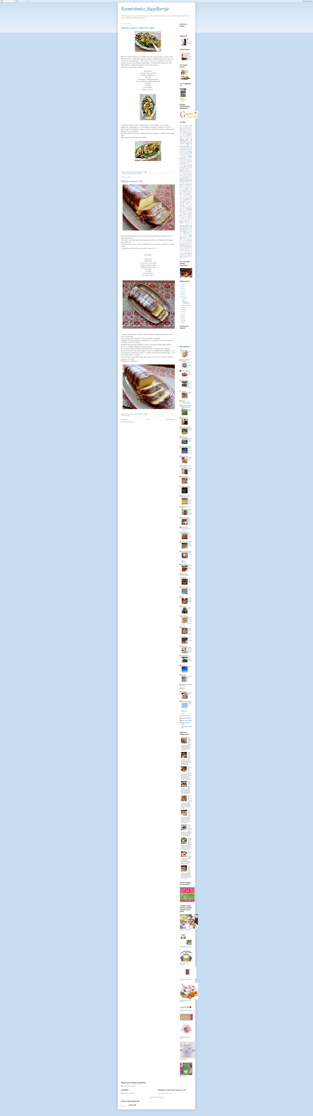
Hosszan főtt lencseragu (190, 489)
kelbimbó (189, 178)
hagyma (182, 168)
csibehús (188, 142)
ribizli (187, 227)
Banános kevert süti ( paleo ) (190, 852)
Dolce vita (183, 688)
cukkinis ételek (184, 139)
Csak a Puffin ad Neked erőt (186, 727)
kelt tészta (184, 181)
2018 (182, 288)
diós (191, 148)
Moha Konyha (184, 527)
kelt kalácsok (189, 180)
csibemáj (181, 143)
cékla (126, 173)
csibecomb (182, 142)
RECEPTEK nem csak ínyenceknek (186, 466)
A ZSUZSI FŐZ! (185, 655)
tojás (138, 173)
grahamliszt (182, 164)
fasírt (189, 153)
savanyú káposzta (183, 231)
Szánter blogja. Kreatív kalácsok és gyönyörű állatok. (186, 407)
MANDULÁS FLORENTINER (190, 600)
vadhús (182, 249)
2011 (182, 318)
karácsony (182, 175)
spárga (185, 234)
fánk (182, 153)
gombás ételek (182, 163)
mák (191, 196)
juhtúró (189, 173)
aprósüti (187, 126)
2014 (182, 296)
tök (190, 243)
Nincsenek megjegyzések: (138, 171)
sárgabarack (190, 228)
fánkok (185, 153)
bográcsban (184, 133)
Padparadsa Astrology (186, 446)
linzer (191, 195)
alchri (182, 597)
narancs (190, 207)
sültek (189, 234)
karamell (182, 177)
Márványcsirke (190, 796)
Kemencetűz (183, 417)
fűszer (181, 160)
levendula (181, 195)
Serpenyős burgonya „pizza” (190, 567)
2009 (182, 322)
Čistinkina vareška (185, 715)
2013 (182, 314)
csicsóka (181, 145)
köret (180, 188)
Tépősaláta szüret (190, 703)
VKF (189, 252)
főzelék (184, 159)
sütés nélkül (182, 236)
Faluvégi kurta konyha (186, 701)
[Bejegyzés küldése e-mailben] (145, 171)
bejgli (181, 133)
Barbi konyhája (184, 476)
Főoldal (147, 419)
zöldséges (189, 256)
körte (186, 189)
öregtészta (188, 210)
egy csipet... (183, 636)
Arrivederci (190, 677)
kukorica (189, 191)
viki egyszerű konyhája (186, 718)
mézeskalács (182, 205)
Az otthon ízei (184, 350)
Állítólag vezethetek (185, 575)
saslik (189, 230)
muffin (185, 207)
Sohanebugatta (184, 574)
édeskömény (182, 151)
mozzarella (181, 207)
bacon (189, 131)
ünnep (186, 247)
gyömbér (181, 167)
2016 (182, 292)
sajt (180, 228)
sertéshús (190, 231)
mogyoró (189, 206)
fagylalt (186, 152)
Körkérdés (181, 189)
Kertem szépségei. (190, 410)
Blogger (161, 1097)
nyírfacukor (189, 209)
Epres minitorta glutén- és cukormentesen (186, 529)
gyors (182, 166)
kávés (191, 177)
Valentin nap (188, 249)
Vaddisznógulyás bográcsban (190, 783)
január (183, 311)
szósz (184, 239)
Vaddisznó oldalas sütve (190, 768)
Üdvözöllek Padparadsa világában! (190, 450)
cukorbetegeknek (183, 140)
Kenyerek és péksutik (185, 184)
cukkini (187, 138)
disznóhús (184, 149)
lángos (181, 192)
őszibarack (182, 212)
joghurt (185, 173)
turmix (181, 246)
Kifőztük (132, 240)
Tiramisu (183, 242)
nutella (183, 209)
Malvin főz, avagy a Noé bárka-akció (186, 496)
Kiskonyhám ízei (184, 564)
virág (185, 252)
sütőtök (184, 238)
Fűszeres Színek (184, 587)
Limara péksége (184, 380)
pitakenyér (181, 220)
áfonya (181, 125)
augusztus (184, 298)
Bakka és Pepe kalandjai (186, 684)
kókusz (187, 185)
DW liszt (189, 149)
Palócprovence (184, 437)
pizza (189, 220)
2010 (182, 320)
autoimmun (189, 129)
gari (184, 160)
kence (191, 181)
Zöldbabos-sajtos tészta (189, 459)
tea (181, 240)
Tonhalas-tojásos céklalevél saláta (137, 27)
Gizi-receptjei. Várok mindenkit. (185, 360)
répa (180, 227)
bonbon (189, 133)
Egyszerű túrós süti (190, 429)
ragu (190, 222)
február (183, 309)
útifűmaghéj (182, 247)
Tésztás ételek (189, 240)
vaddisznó (190, 247)
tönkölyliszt (182, 245)
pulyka (189, 221)
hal (186, 168)
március (184, 307)
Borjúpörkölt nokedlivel (190, 470)
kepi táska (183, 627)
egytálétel (190, 151)
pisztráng (188, 218)
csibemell (187, 143)
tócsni (187, 242)
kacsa (180, 174)
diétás (128, 173)
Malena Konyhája (185, 517)
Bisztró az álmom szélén (186, 720)
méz (180, 203)
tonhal (140, 173)
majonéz (186, 196)
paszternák (188, 217)
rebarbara (187, 224)
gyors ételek (132, 173)
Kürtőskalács (190, 693)
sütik (128, 415)
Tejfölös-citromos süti (131, 181)
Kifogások (183, 685)
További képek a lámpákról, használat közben (190, 631)
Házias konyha (184, 456)
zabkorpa (183, 254)
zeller (181, 256)
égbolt (186, 151)
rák (180, 224)
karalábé (190, 175)
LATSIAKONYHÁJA (186, 427)
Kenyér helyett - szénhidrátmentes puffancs (190, 740)
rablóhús (186, 222)
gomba (188, 161)
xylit (191, 253)
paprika (184, 215)
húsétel (188, 170)
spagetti (181, 234)
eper (182, 152)
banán (181, 132)
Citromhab (183, 391)
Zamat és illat (184, 646)
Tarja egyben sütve (189, 867)
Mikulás (184, 206)
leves (186, 195)
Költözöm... (189, 667)
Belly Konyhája (184, 616)
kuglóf (184, 191)
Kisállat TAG (189, 608)
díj (182, 148)
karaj (186, 175)
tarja (191, 239)
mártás (191, 199)
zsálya (181, 257)
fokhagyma (190, 155)
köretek (186, 188)
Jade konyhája (184, 691)
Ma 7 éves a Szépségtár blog (189, 580)
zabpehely (188, 254)
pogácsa (181, 221)
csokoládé (188, 145)
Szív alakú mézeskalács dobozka (190, 57)
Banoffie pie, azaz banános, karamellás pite (190, 650)
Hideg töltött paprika (189, 754)
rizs (190, 227)
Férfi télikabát (189, 589)
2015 (182, 294)
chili (189, 136)
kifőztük (181, 185)
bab (185, 131)
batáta (185, 132)
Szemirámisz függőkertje (145, 8)
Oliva (182, 713)
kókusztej (181, 187)
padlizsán (190, 212)
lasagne (185, 192)
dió (186, 148)
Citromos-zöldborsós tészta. (190, 364)
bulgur (181, 136)
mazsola (189, 201)
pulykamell (182, 222)
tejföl (184, 240)
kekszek (183, 178)
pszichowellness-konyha (186, 541)
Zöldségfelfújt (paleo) (190, 839)
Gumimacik (183, 606)
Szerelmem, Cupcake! (190, 639)
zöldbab (184, 256)
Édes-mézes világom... (185, 53)
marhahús (186, 199)
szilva (181, 239)
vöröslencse (181, 253)
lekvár (181, 194)
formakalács (183, 157)
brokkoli (188, 135)
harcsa (190, 168)
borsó (184, 135)
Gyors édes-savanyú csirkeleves (190, 536)
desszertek (183, 147)
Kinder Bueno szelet (189, 826)
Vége (182, 689)
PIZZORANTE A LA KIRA (186, 507)
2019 (182, 286)
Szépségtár (169, 240)
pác (186, 212)
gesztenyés (183, 161)
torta (186, 243)
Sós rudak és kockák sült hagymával (190, 501)
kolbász (186, 187)
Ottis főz (183, 561)
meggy (188, 202)
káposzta (188, 174)
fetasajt (185, 155)
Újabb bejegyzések (125, 419)
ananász (183, 126)
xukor (186, 253)
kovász (190, 187)
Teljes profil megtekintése (189, 43)
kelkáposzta (182, 180)
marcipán (181, 199)
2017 (182, 290)
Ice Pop (189, 351)
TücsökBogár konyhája (186, 551)
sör (189, 233)
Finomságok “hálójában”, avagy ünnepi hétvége (186, 402)
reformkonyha (184, 226)
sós (181, 233)
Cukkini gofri (189, 393)
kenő (183, 182)
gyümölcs (190, 167)
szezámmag (189, 238)
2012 (182, 316)
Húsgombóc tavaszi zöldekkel (190, 659)
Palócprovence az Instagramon (190, 440)
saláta (135, 173)
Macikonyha (184, 711)
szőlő (188, 239)
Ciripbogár (183, 675)
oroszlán (183, 210)
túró (185, 246)
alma (191, 125)
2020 (182, 284)
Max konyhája (184, 532)
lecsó (189, 192)
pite (185, 220)
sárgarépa (183, 230)
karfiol (187, 177)
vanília (181, 250)
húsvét (189, 171)
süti (186, 236)
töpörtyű (189, 245)
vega (186, 250)
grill (191, 164)
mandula (188, 198)
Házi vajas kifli (190, 478)
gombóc (189, 163)
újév (189, 246)
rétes (183, 227)
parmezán (183, 217)
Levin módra (184, 665)
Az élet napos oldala (185, 486)
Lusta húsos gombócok (190, 373)
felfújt (181, 155)
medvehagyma (182, 202)
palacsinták (184, 214)
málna (183, 198)
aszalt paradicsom (187, 128)
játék (180, 173)
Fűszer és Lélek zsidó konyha (185, 723)
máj (182, 196)
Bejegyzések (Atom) (130, 421)
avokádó (181, 131)
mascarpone (183, 201)
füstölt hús (189, 159)
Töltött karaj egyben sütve (189, 812)
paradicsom (190, 215)
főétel (190, 157)
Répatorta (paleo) (190, 553)
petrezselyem (182, 218)
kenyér (188, 182)
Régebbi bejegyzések (170, 419)
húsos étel (182, 171)
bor (180, 135)
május (183, 300)
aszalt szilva (182, 129)
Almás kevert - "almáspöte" (190, 544)
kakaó (184, 174)
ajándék (186, 125)
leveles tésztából (187, 194)
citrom (126, 415)
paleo (190, 214)
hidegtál (181, 170)
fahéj (191, 152)
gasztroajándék (189, 160)
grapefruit (187, 164)
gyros (186, 167)
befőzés (189, 132)
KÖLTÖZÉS (183, 562)
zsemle (184, 257)
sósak (185, 233)
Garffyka (183, 400)
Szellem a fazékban (185, 370)
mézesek (187, 203)
